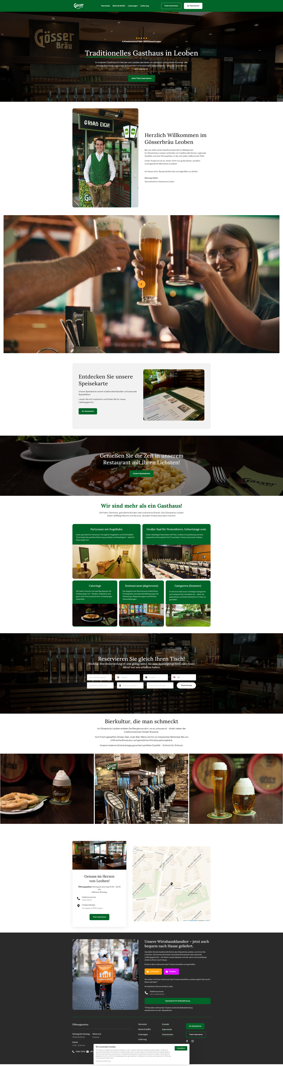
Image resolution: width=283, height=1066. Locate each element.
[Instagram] (193, 1041)
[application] (172, 883)
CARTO (208, 920)
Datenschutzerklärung (103, 1061)
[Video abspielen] (141, 284)
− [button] (135, 852)
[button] (171, 884)
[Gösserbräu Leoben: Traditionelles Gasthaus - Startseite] (78, 6)
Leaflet (185, 920)
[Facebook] (188, 1041)
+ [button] (135, 849)
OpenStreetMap (193, 920)
